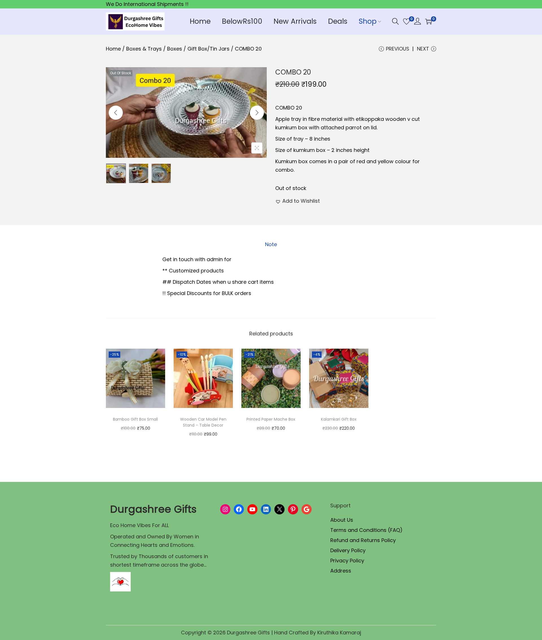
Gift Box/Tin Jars (208, 48)
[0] (406, 21)
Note (271, 244)
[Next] (257, 113)
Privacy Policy (347, 560)
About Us (341, 519)
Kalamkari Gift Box (339, 419)
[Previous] (116, 113)
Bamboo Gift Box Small (135, 419)
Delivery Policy (348, 550)
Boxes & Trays (144, 48)
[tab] (271, 244)
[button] (297, 201)
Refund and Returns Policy (363, 540)
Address (340, 570)
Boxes (174, 48)
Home (113, 48)
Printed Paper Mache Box (270, 419)
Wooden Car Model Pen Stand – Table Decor (203, 422)
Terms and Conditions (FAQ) (366, 530)
